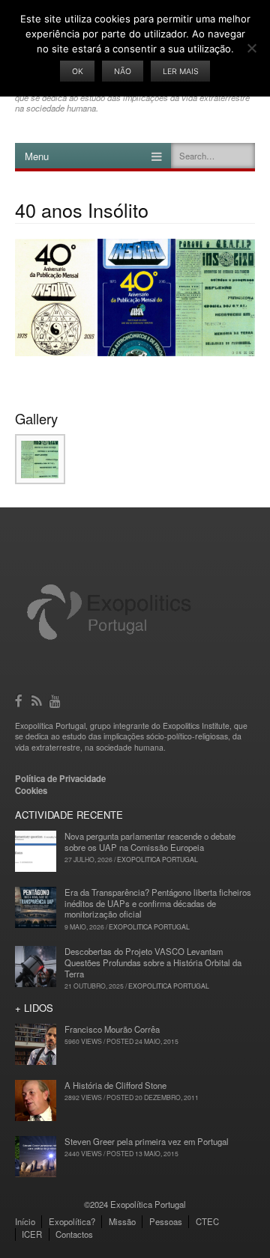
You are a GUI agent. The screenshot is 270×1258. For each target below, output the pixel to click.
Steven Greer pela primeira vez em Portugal (146, 1141)
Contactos (74, 1234)
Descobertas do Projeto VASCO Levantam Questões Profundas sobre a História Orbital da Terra (153, 962)
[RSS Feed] (38, 699)
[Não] (251, 47)
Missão (122, 1221)
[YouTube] (56, 699)
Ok (77, 71)
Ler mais (181, 71)
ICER (32, 1234)
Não (122, 71)
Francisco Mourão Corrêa (112, 1029)
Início (25, 1221)
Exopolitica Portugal (157, 859)
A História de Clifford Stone (115, 1085)
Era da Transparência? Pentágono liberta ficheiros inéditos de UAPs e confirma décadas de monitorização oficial (157, 903)
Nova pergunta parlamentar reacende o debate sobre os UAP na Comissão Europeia (150, 841)
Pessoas (165, 1221)
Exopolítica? (72, 1221)
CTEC (207, 1221)
